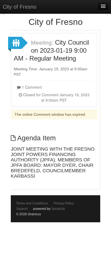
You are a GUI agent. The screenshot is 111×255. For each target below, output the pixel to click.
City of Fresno (19, 7)
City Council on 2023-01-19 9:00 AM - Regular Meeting (51, 50)
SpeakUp (58, 209)
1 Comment (31, 87)
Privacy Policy (64, 203)
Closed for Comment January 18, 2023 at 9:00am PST (55, 97)
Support (22, 209)
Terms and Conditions (32, 203)
